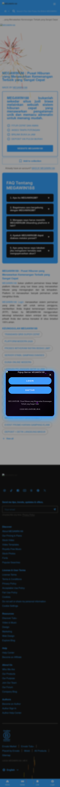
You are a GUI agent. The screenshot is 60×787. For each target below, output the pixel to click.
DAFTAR (30, 390)
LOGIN (30, 381)
